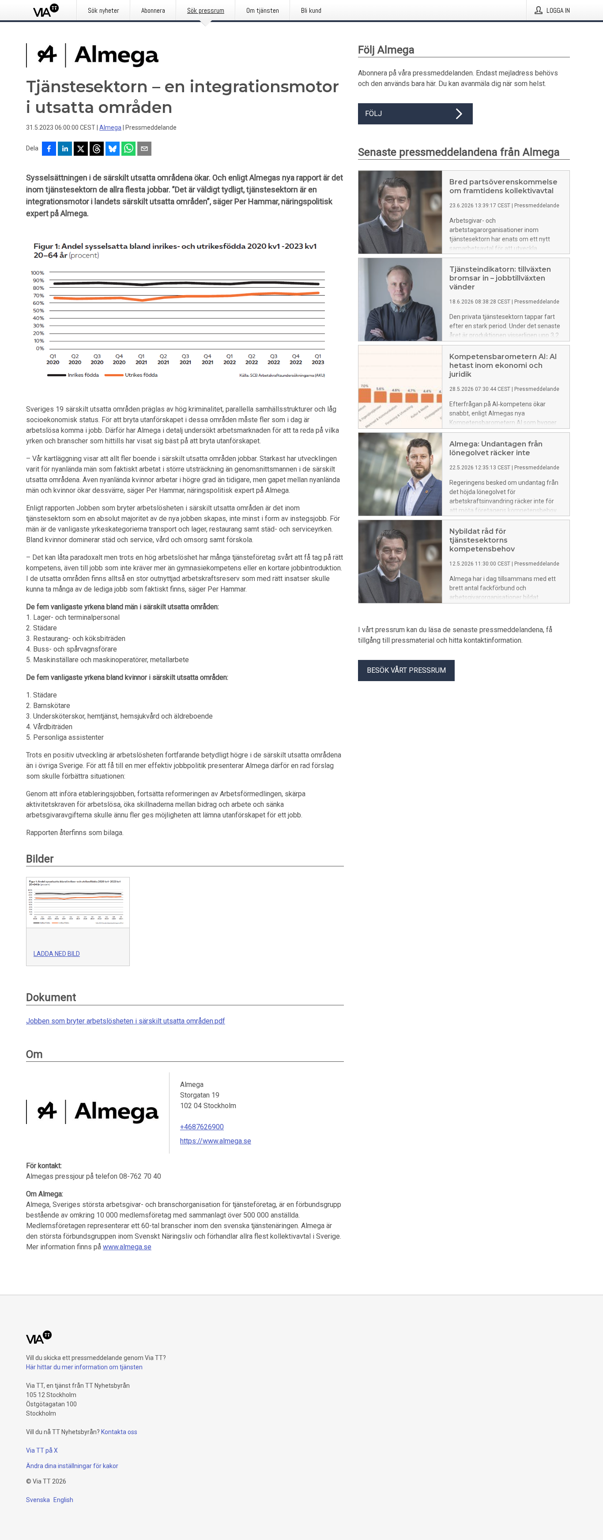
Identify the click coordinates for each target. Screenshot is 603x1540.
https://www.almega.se (215, 1141)
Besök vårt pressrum (406, 670)
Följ (373, 113)
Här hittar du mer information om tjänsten (84, 1367)
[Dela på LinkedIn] (65, 149)
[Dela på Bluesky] (113, 149)
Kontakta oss (119, 1431)
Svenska (38, 1499)
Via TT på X (42, 1450)
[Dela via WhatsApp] (128, 149)
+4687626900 (202, 1127)
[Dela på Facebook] (49, 149)
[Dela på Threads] (97, 149)
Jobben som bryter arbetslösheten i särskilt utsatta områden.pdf (125, 1021)
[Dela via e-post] (144, 149)
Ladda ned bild (57, 953)
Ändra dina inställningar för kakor (72, 1465)
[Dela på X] (81, 149)
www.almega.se (127, 1247)
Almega (110, 127)
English (63, 1499)
